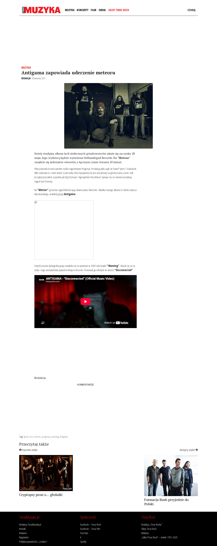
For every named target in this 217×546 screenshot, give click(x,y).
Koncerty (82, 10)
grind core (28, 437)
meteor (37, 437)
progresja (46, 437)
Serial (102, 10)
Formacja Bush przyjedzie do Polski (166, 501)
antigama (64, 437)
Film (93, 10)
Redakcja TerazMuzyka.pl (30, 524)
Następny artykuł (187, 450)
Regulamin (23, 537)
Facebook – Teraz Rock (90, 524)
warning (55, 437)
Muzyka (69, 10)
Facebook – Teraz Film (90, 529)
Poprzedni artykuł (29, 450)
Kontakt (22, 529)
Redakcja (26, 78)
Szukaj (191, 10)
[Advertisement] (108, 40)
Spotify (83, 541)
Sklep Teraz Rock (118, 10)
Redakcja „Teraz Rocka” (151, 524)
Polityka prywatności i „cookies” (33, 541)
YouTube (84, 533)
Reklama (23, 533)
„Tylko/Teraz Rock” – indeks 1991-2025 (159, 537)
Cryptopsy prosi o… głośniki (40, 494)
